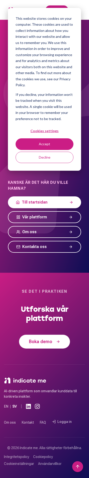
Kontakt (28, 422)
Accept (44, 144)
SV (14, 406)
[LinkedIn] (28, 406)
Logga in (64, 422)
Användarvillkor (50, 464)
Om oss (10, 422)
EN (6, 406)
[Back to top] (77, 466)
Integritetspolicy (16, 457)
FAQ (43, 422)
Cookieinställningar (19, 464)
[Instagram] (37, 406)
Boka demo (40, 341)
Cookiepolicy (43, 457)
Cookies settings (44, 131)
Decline (44, 157)
